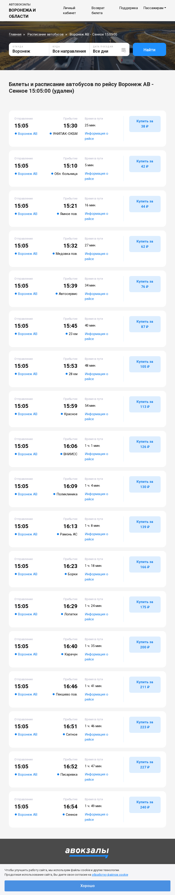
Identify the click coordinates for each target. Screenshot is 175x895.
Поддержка (128, 8)
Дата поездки (103, 47)
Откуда (18, 47)
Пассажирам (153, 8)
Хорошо (87, 886)
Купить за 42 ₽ (144, 164)
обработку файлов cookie (110, 874)
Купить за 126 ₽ (144, 444)
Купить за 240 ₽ (144, 804)
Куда (56, 47)
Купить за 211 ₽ (144, 684)
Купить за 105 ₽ (144, 364)
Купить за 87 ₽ (144, 324)
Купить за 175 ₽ (144, 604)
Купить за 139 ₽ (144, 524)
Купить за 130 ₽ (144, 484)
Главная (15, 34)
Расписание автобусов (46, 34)
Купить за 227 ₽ (144, 764)
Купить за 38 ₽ (144, 123)
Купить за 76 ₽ (144, 284)
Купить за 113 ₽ (144, 404)
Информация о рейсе (96, 136)
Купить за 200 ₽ (144, 644)
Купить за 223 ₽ (144, 724)
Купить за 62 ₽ (144, 244)
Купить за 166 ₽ (144, 564)
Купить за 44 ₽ (144, 204)
